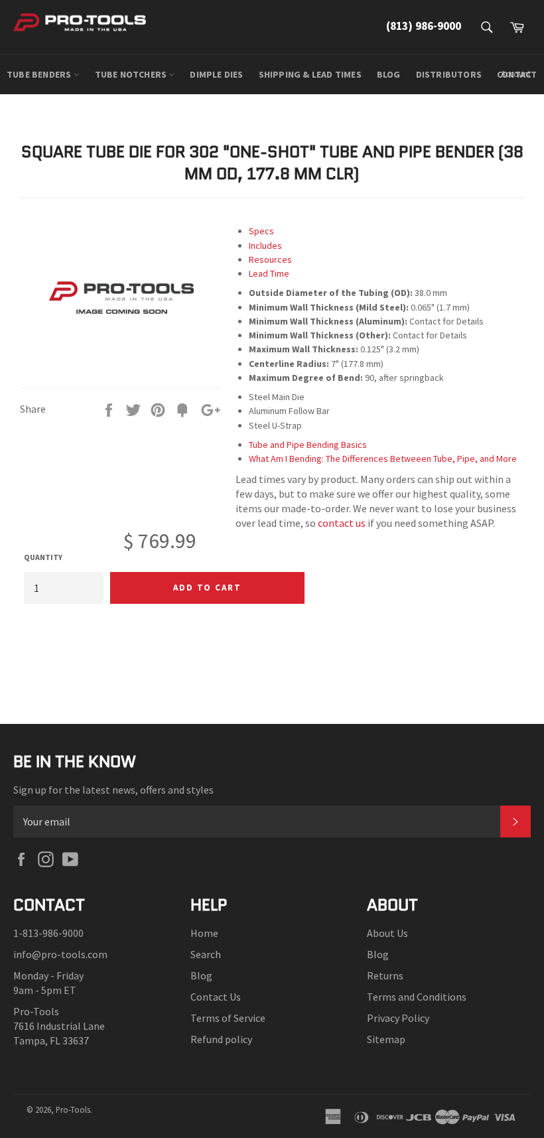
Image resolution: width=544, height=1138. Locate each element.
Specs (261, 231)
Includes (265, 245)
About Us (387, 933)
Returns (385, 975)
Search (205, 954)
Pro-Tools (73, 1109)
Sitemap (386, 1039)
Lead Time (269, 273)
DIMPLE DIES (216, 74)
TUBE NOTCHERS (132, 74)
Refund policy (221, 1039)
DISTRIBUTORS (449, 74)
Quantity (43, 557)
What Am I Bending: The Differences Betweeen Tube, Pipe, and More (383, 458)
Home (204, 933)
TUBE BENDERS (40, 74)
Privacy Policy (398, 1018)
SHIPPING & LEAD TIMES (310, 74)
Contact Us (215, 996)
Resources (270, 259)
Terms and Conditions (416, 996)
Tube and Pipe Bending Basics (308, 445)
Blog (201, 975)
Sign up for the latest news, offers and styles (113, 789)
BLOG (389, 74)
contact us (342, 523)
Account (516, 74)
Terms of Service (227, 1018)
